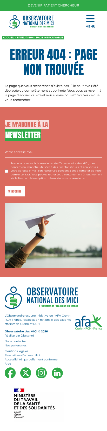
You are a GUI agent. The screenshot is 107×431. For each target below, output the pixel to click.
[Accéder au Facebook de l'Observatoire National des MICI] (10, 372)
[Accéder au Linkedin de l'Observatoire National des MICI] (57, 372)
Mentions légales (16, 351)
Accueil (8, 37)
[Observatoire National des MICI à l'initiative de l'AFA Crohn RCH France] (31, 21)
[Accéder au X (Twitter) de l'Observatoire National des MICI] (25, 372)
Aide (8, 363)
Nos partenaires (15, 345)
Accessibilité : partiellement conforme (31, 359)
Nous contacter (15, 341)
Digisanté (27, 335)
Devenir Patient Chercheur (53, 5)
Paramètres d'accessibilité (23, 355)
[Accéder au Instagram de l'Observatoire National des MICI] (41, 372)
